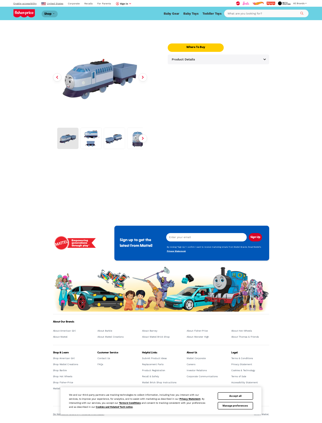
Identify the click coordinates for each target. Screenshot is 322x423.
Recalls (88, 3)
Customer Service (107, 353)
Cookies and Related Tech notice (114, 407)
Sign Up (255, 237)
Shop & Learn (61, 353)
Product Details (183, 59)
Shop (48, 13)
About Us (192, 353)
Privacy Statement (189, 398)
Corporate (74, 3)
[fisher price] (271, 3)
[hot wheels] (258, 3)
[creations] (284, 3)
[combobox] (266, 13)
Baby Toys (190, 13)
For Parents (104, 3)
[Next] (143, 77)
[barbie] (246, 3)
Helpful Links (149, 353)
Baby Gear (171, 13)
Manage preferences (235, 405)
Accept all (235, 395)
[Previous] (57, 77)
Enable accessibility (25, 3)
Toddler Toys (212, 13)
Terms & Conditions (130, 403)
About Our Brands (63, 322)
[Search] (301, 12)
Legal (234, 353)
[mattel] (238, 3)
